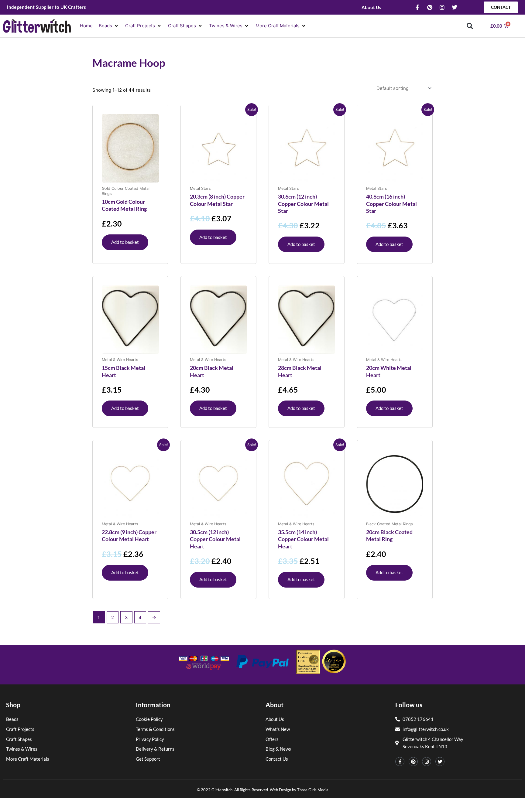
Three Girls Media (312, 789)
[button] (109, 26)
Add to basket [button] (125, 242)
